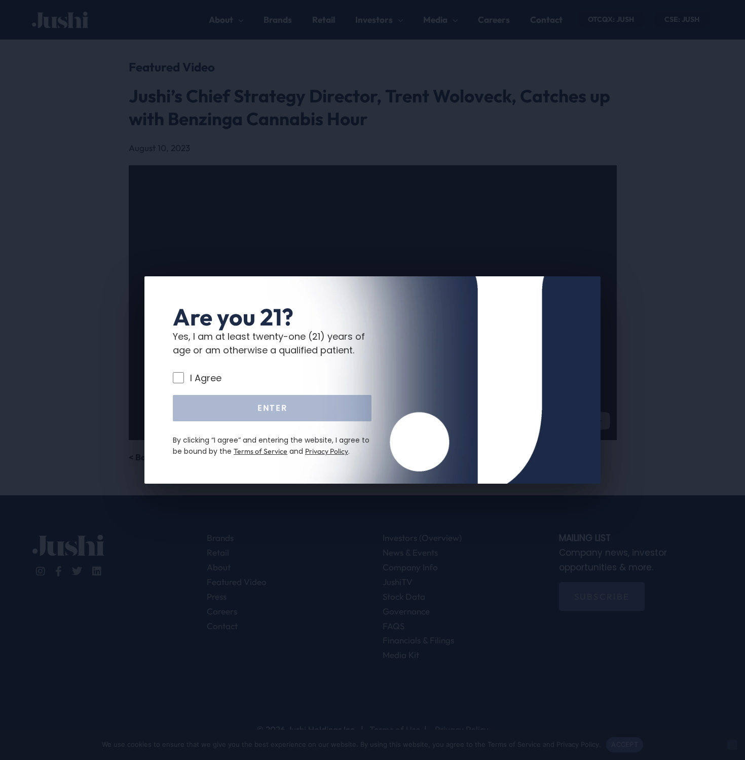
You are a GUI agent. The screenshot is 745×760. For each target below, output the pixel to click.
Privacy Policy (326, 451)
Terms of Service (260, 451)
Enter (272, 408)
